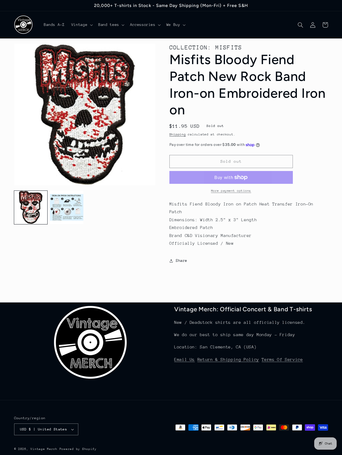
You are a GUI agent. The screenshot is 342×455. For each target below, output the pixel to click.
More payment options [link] (231, 191)
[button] (81, 25)
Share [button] (181, 261)
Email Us (184, 359)
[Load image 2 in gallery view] (66, 207)
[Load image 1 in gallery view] (30, 207)
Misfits (228, 47)
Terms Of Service (282, 359)
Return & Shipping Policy (228, 359)
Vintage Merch (43, 449)
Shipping (177, 134)
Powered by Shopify (78, 449)
